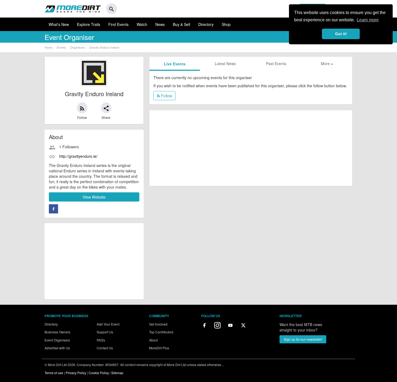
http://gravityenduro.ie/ (78, 156)
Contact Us (105, 348)
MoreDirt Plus (159, 348)
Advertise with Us (57, 348)
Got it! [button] (341, 34)
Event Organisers (57, 340)
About (153, 340)
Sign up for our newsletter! (303, 339)
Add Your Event (108, 324)
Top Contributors (161, 332)
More (326, 63)
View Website (94, 197)
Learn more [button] (368, 20)
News (160, 24)
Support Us (105, 332)
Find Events (118, 24)
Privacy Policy (76, 372)
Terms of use (54, 372)
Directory (206, 24)
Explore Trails (88, 24)
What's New (59, 24)
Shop (226, 24)
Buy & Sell (181, 24)
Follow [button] (166, 95)
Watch (142, 24)
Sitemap (117, 372)
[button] (82, 107)
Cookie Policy (99, 372)
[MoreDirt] (73, 9)
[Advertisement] (94, 261)
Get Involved (158, 324)
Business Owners (57, 332)
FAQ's (101, 340)
